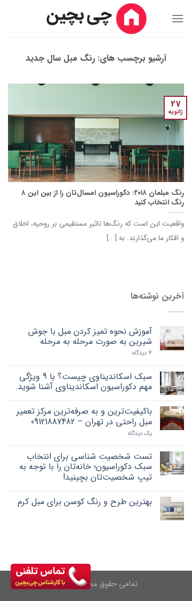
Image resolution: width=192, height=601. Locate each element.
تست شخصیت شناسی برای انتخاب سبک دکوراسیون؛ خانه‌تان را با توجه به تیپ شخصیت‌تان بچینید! (85, 466)
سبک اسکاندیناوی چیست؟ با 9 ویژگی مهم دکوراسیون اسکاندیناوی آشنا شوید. (83, 382)
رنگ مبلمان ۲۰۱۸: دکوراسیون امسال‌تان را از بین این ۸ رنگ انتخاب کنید (102, 197)
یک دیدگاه (140, 433)
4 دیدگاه (142, 353)
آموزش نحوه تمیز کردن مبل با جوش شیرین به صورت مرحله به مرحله (90, 336)
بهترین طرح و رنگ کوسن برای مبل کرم (85, 502)
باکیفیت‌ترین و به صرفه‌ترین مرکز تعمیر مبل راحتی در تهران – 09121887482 (84, 416)
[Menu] (177, 18)
